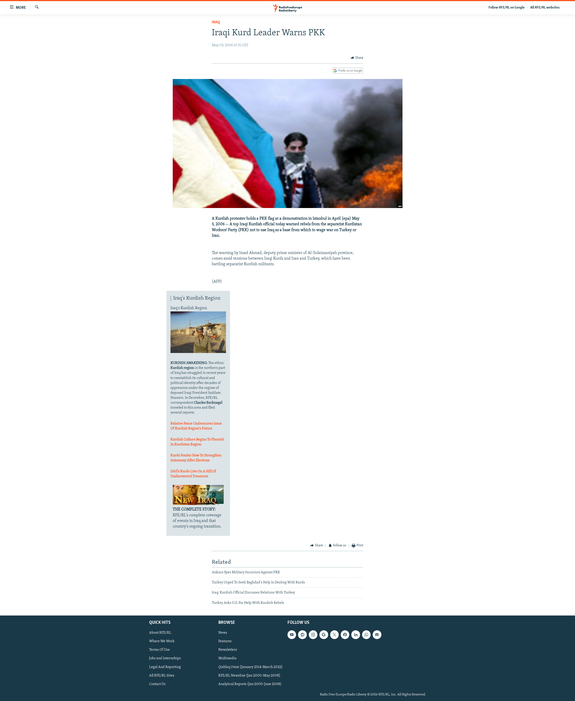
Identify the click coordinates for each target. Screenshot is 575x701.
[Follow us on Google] (323, 634)
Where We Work (162, 641)
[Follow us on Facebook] (345, 634)
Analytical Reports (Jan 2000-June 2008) (249, 684)
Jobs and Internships (165, 658)
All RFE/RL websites (545, 7)
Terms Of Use (159, 650)
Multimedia (227, 658)
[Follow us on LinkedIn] (355, 634)
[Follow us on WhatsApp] (366, 634)
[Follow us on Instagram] (313, 634)
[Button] (357, 58)
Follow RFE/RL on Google (507, 7)
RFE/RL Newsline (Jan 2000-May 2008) (249, 675)
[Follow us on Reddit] (302, 634)
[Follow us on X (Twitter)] (334, 634)
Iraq (216, 22)
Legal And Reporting (165, 667)
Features (225, 641)
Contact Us (157, 684)
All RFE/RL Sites (161, 675)
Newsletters (227, 650)
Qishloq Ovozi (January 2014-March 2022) (250, 667)
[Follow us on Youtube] (292, 634)
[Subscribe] (377, 634)
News (222, 633)
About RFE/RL (160, 633)
